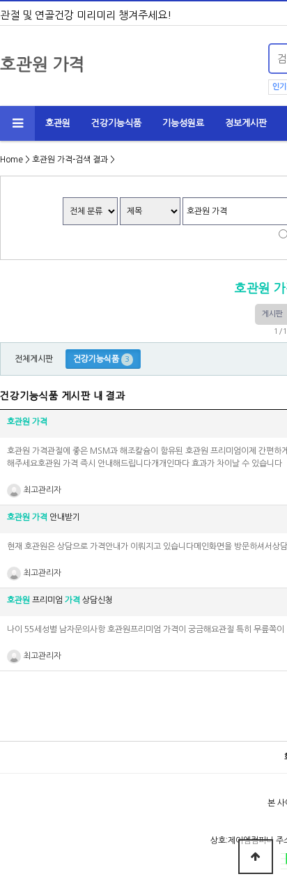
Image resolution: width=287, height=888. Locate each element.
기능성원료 (183, 123)
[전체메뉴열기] (17, 123)
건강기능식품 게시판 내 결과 (62, 396)
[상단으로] (255, 856)
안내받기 (43, 517)
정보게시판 (246, 123)
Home (11, 159)
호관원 (57, 123)
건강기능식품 (116, 123)
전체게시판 (34, 359)
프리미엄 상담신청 (60, 600)
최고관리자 (41, 490)
